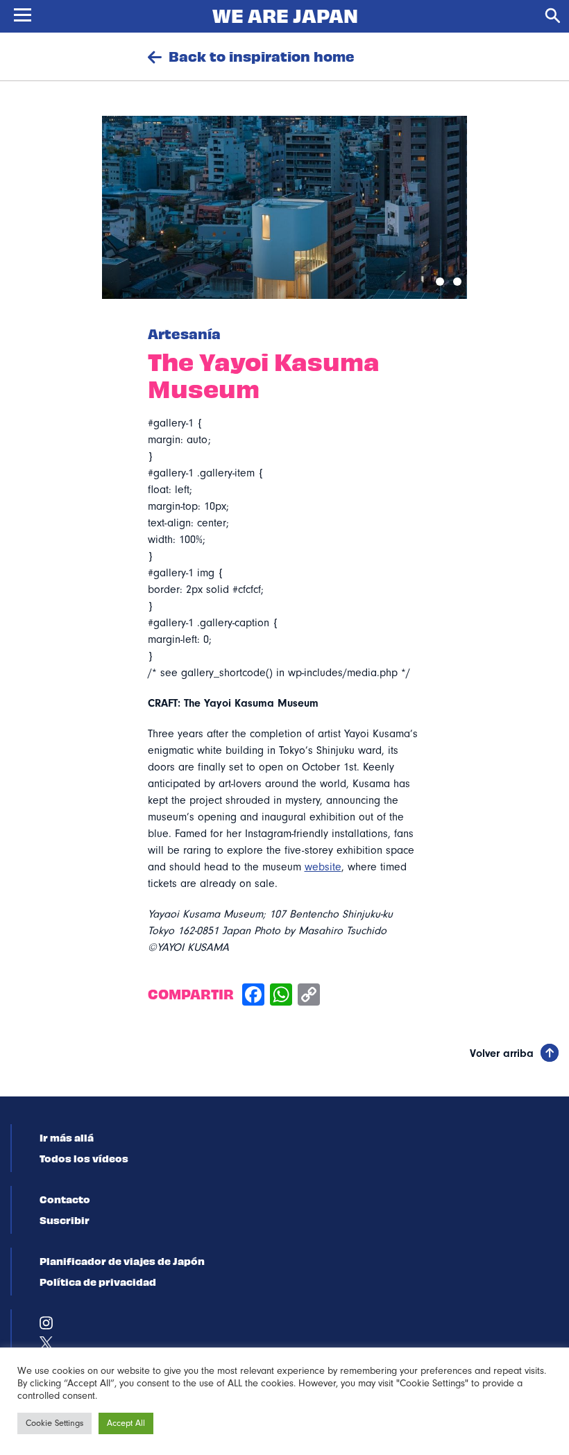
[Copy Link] (309, 996)
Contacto (65, 1199)
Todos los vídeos (84, 1158)
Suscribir (65, 1220)
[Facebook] (253, 996)
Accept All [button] (126, 1423)
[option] (285, 207)
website (323, 867)
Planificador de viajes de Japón (122, 1261)
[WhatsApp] (281, 996)
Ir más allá (67, 1137)
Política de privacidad (98, 1281)
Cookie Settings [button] (54, 1423)
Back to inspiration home (262, 56)
